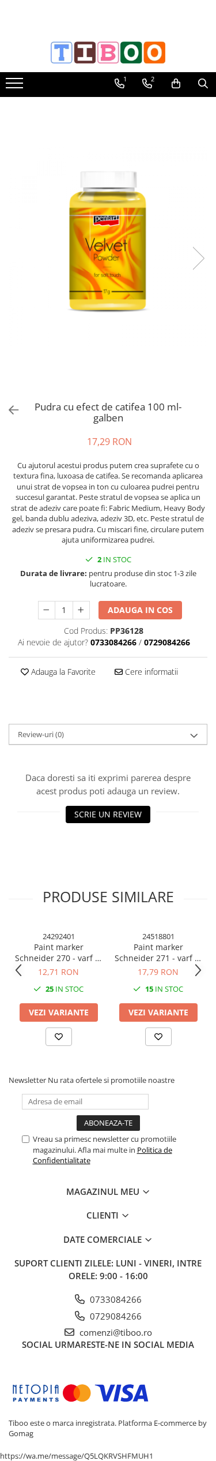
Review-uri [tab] (41, 734)
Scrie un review (108, 814)
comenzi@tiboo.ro (114, 1332)
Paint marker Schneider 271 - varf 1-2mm (158, 952)
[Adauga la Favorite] (59, 1036)
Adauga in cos (140, 609)
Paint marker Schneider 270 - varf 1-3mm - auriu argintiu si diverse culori (59, 952)
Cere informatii (150, 671)
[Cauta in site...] (203, 83)
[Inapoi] (8, 410)
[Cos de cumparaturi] (176, 83)
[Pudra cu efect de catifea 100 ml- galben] (108, 246)
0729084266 (115, 1316)
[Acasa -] (108, 52)
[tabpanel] (108, 246)
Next (198, 258)
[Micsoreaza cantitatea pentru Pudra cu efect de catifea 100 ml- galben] (46, 610)
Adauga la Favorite (62, 671)
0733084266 (115, 1299)
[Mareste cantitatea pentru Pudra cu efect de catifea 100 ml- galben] (81, 610)
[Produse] (16, 86)
